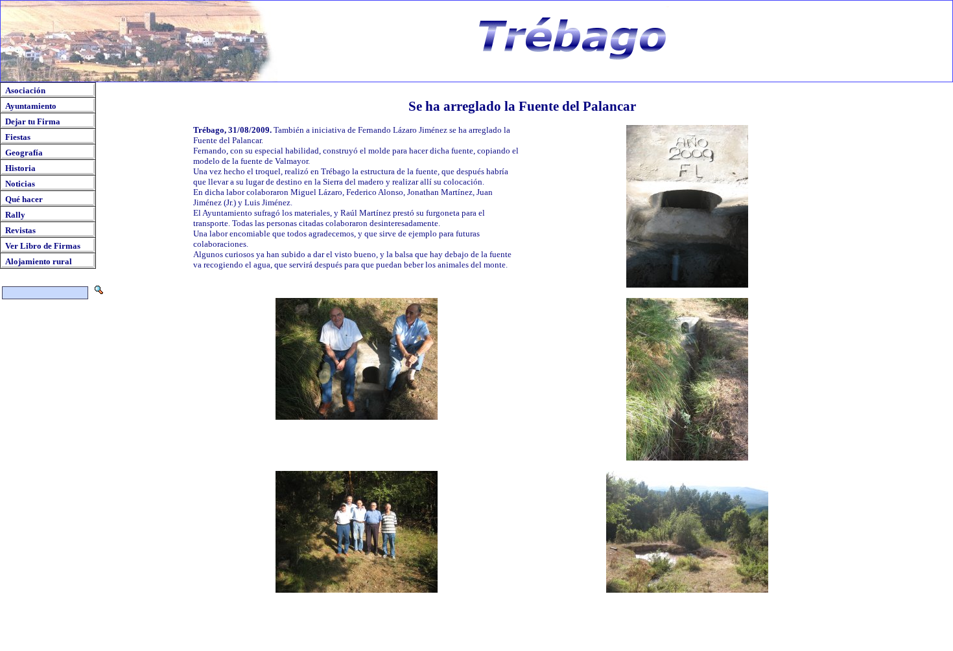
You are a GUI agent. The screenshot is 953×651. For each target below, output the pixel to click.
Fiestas (17, 137)
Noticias (20, 183)
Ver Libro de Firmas (42, 246)
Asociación (25, 90)
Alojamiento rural (38, 261)
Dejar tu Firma (32, 121)
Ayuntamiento (30, 106)
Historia (20, 168)
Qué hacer (24, 199)
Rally (15, 215)
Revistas (20, 230)
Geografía (24, 152)
